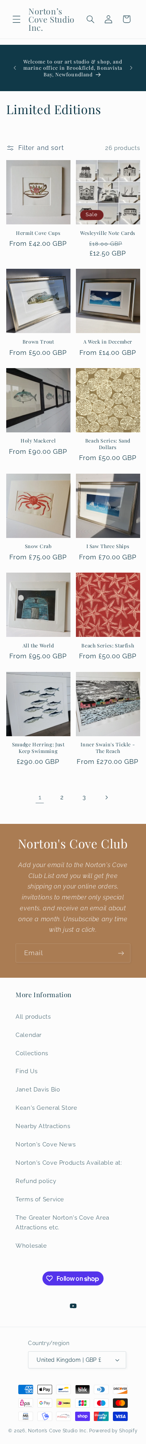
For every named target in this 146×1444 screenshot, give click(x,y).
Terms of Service (40, 1199)
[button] (16, 19)
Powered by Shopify (113, 1430)
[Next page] (106, 797)
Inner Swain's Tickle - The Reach (108, 747)
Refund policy (36, 1181)
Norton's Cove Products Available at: (69, 1162)
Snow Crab (38, 546)
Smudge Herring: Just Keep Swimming (38, 747)
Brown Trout (38, 342)
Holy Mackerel (38, 440)
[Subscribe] (121, 953)
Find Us (26, 1071)
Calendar (29, 1034)
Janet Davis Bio (38, 1089)
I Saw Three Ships (108, 546)
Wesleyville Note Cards (107, 233)
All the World (38, 645)
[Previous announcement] (14, 67)
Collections (32, 1053)
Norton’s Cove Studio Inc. (58, 1430)
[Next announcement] (131, 67)
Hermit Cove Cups (38, 233)
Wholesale (31, 1245)
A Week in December (107, 342)
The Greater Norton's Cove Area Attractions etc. (62, 1222)
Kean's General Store (46, 1107)
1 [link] (40, 797)
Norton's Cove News (46, 1144)
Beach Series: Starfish (107, 645)
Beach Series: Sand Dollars (107, 443)
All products (33, 1016)
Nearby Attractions (43, 1126)
